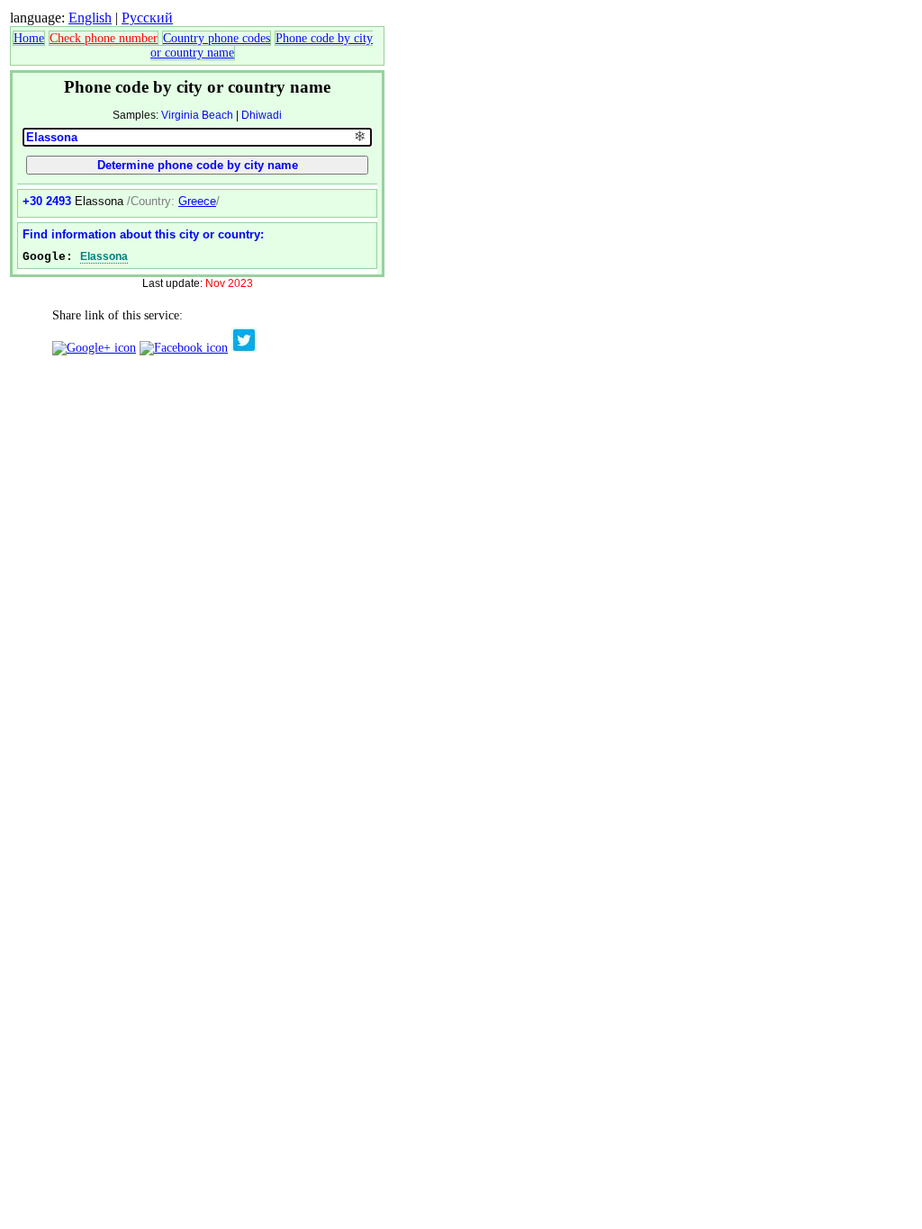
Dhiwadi (261, 115)
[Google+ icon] (94, 347)
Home (29, 38)
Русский (147, 17)
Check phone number (104, 38)
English (90, 17)
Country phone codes (216, 38)
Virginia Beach (197, 115)
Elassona (104, 256)
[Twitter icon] (244, 347)
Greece (197, 201)
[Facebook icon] (184, 347)
